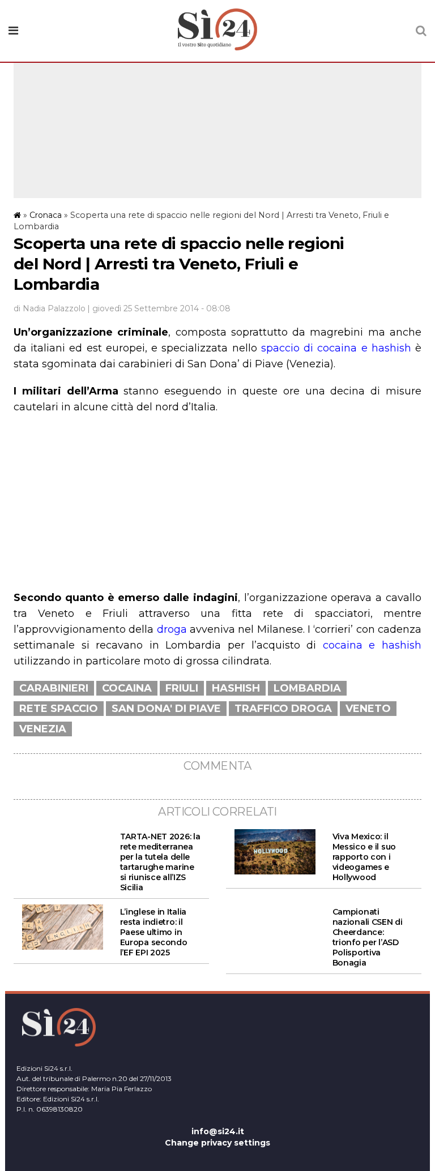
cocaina (127, 688)
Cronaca (45, 215)
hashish (236, 688)
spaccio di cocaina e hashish (336, 348)
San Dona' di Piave (166, 708)
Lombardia (307, 688)
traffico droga (283, 708)
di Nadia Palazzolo (50, 308)
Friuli (181, 688)
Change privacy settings (217, 1143)
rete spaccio (58, 708)
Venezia (42, 729)
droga (172, 629)
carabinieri (53, 688)
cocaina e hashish (372, 645)
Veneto (368, 708)
